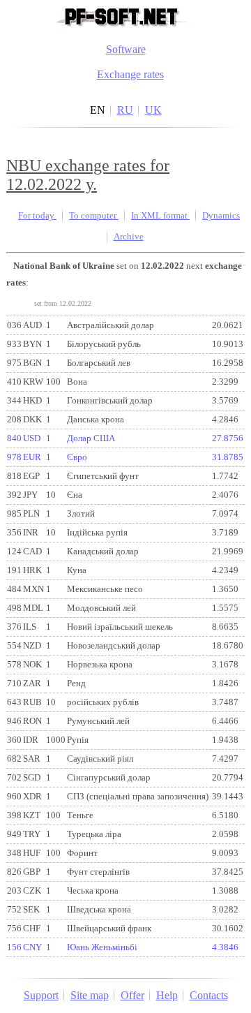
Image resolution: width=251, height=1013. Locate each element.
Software (126, 49)
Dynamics (221, 216)
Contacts (209, 995)
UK (153, 110)
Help (167, 995)
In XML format (160, 216)
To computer (94, 216)
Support (41, 995)
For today (37, 216)
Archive (129, 237)
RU (125, 110)
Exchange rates (130, 74)
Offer (132, 995)
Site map (89, 995)
